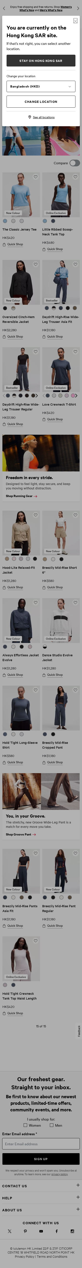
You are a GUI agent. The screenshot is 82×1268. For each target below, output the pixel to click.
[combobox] (41, 86)
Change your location (21, 76)
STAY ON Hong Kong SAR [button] (40, 60)
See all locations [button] (44, 117)
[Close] (75, 20)
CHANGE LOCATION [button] (41, 101)
